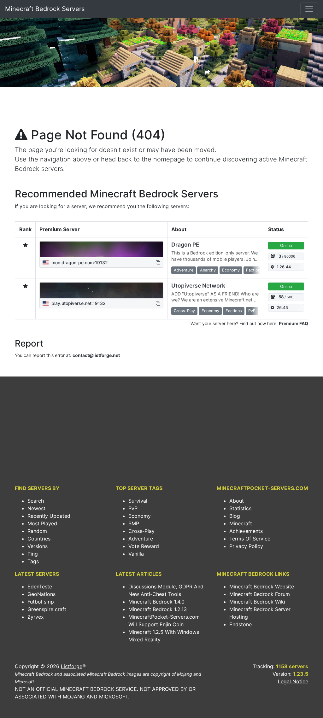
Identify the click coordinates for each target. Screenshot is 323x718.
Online (286, 245)
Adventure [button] (183, 270)
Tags (33, 561)
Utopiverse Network (198, 285)
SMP (133, 523)
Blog (234, 516)
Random (37, 531)
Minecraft (240, 523)
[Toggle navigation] (309, 9)
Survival (137, 501)
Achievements (246, 531)
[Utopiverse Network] (101, 290)
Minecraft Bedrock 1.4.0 (156, 601)
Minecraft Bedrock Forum (259, 594)
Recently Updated (48, 516)
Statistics (240, 508)
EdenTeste (39, 586)
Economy (139, 516)
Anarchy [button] (208, 270)
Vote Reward (143, 546)
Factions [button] (254, 270)
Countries (38, 538)
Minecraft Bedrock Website (261, 586)
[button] (158, 262)
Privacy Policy (246, 546)
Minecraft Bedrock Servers (45, 9)
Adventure (140, 538)
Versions (37, 546)
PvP (133, 508)
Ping (32, 554)
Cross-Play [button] (184, 310)
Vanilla (136, 554)
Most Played (42, 523)
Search (35, 501)
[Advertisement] (161, 109)
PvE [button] (251, 310)
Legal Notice (293, 681)
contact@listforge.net (96, 355)
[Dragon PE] (101, 249)
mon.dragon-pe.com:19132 (79, 262)
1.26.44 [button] (284, 267)
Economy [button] (231, 270)
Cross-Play (141, 531)
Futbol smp (40, 601)
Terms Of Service (249, 538)
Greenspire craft (46, 609)
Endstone (240, 624)
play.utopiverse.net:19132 (78, 303)
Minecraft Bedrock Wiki (257, 601)
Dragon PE (185, 244)
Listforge (71, 666)
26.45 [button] (282, 307)
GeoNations (41, 594)
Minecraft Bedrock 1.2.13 (157, 609)
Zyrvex (35, 617)
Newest (36, 508)
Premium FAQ (293, 323)
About (236, 501)
